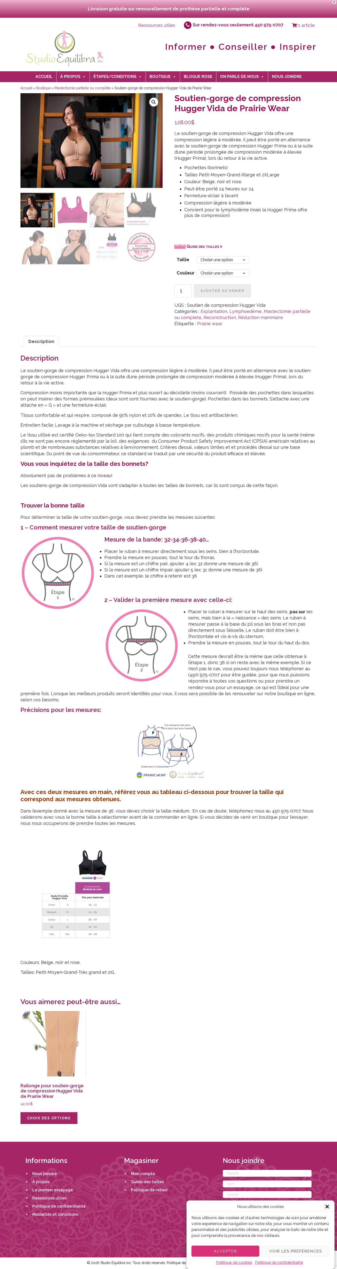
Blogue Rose (198, 76)
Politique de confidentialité (279, 1262)
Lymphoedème (245, 311)
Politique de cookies (234, 1262)
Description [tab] (41, 341)
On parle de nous (239, 76)
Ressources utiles (156, 25)
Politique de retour (149, 1190)
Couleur (185, 272)
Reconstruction (220, 317)
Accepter (225, 1251)
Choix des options (49, 1118)
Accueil (44, 76)
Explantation (214, 311)
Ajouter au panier (222, 291)
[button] (327, 1206)
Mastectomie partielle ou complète (83, 88)
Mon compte (143, 1173)
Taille (183, 259)
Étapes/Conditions (115, 76)
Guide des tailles (147, 1181)
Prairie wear (210, 323)
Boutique (160, 76)
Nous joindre (287, 76)
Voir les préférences (295, 1251)
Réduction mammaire (260, 317)
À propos (70, 76)
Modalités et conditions (55, 1214)
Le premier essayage (52, 1190)
